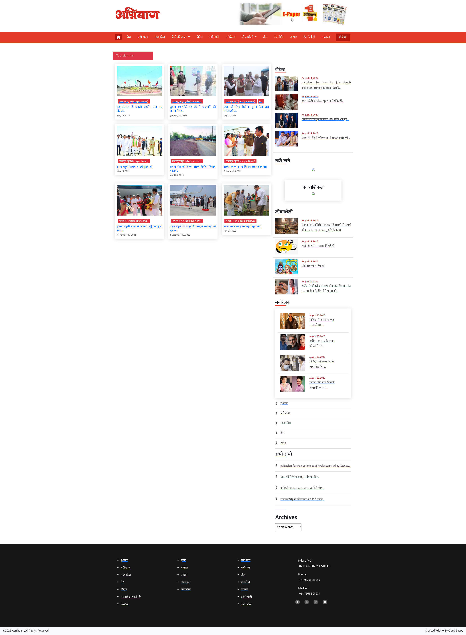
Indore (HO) (313, 563)
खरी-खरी (214, 37)
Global (325, 37)
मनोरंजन (230, 37)
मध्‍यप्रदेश (160, 37)
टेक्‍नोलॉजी (309, 37)
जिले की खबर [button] (179, 37)
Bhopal (309, 577)
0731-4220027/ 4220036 (314, 566)
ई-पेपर (342, 37)
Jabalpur (309, 591)
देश (129, 37)
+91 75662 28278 (309, 593)
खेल (265, 37)
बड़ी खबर (143, 37)
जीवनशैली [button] (248, 37)
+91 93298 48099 (309, 580)
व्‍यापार (293, 37)
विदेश (199, 37)
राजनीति (278, 37)
